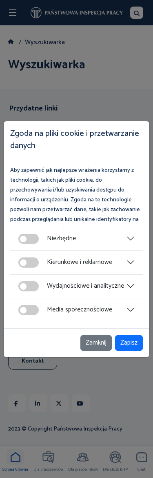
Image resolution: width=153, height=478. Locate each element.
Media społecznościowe (79, 309)
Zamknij (96, 342)
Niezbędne (61, 238)
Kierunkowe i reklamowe (79, 262)
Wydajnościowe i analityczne (85, 285)
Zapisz (128, 342)
